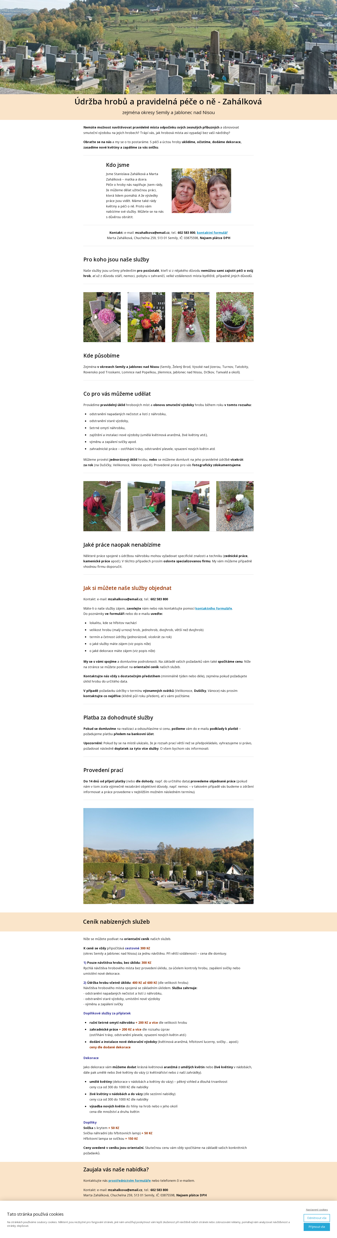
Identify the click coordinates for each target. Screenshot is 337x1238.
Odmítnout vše (316, 1218)
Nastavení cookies (317, 1209)
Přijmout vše (317, 1227)
